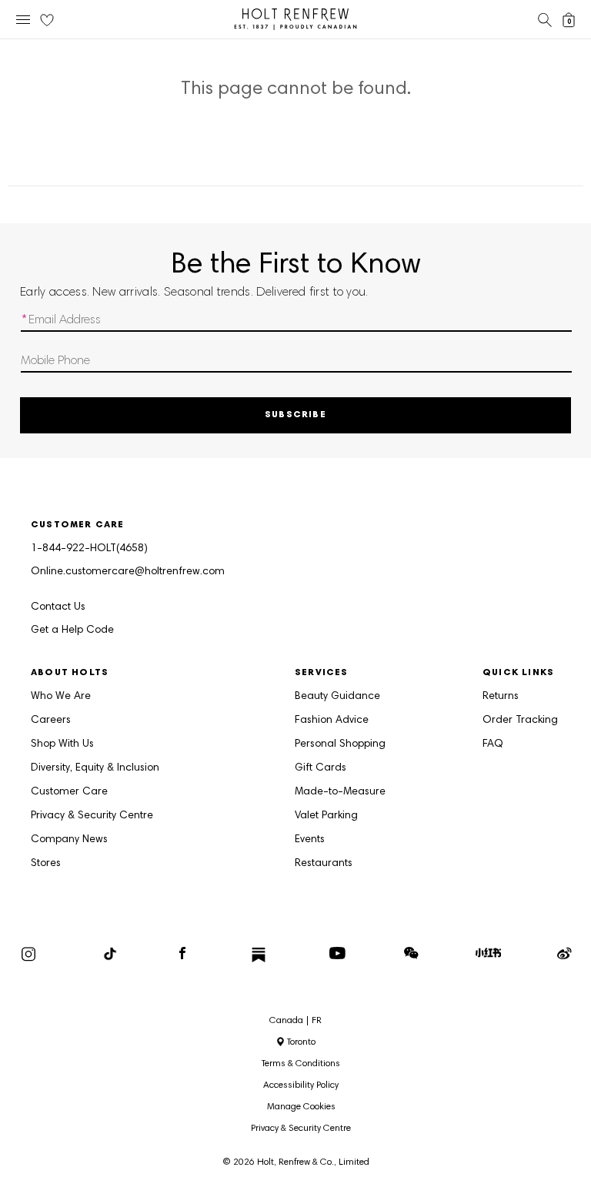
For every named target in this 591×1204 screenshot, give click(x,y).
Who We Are (61, 696)
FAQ (492, 744)
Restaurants (323, 863)
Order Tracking (520, 720)
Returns (500, 696)
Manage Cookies (301, 1107)
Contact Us (58, 607)
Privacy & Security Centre (92, 816)
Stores (46, 863)
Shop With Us (62, 744)
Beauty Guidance (337, 696)
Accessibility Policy (301, 1085)
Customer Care (69, 792)
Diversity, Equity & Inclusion (95, 768)
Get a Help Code (72, 630)
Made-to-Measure (340, 792)
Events (310, 839)
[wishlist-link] (47, 21)
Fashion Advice (332, 720)
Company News (69, 839)
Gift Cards (320, 768)
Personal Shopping (340, 744)
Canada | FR (295, 1020)
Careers (51, 720)
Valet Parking (326, 816)
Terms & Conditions (301, 1064)
